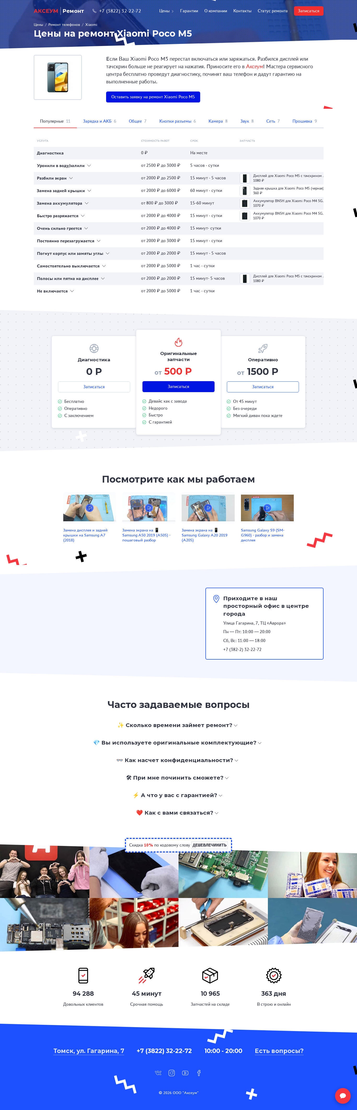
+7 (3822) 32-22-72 (120, 11)
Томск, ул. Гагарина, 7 (88, 1051)
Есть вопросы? (279, 1051)
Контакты (242, 10)
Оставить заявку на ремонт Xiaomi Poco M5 (153, 96)
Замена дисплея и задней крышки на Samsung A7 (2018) (85, 535)
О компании (215, 10)
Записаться (308, 10)
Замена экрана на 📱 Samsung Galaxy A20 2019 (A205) (204, 535)
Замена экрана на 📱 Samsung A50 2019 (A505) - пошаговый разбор (146, 535)
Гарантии (189, 10)
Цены (164, 10)
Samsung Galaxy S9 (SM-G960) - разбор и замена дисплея (262, 535)
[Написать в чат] (343, 1096)
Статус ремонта (273, 10)
